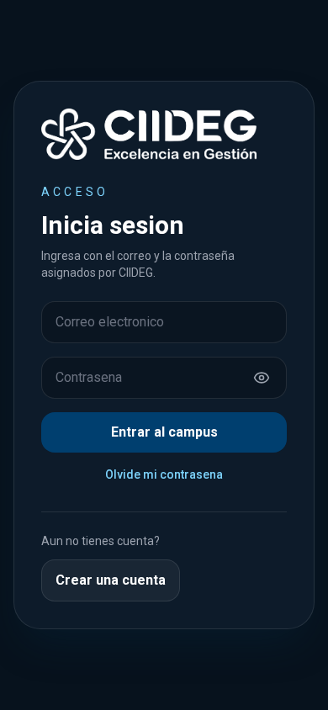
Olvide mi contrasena (164, 474)
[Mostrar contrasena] (261, 378)
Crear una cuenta (111, 580)
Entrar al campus (164, 432)
